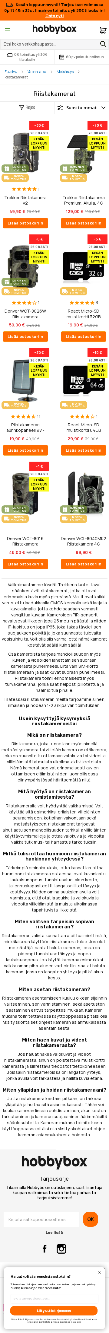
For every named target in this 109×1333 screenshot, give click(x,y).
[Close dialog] (99, 1272)
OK (90, 1219)
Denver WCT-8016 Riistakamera (25, 541)
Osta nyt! (54, 15)
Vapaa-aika (37, 71)
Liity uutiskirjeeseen (54, 1310)
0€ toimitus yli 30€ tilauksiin (31, 57)
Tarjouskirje (54, 1179)
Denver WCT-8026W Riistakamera (25, 313)
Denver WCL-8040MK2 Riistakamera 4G (83, 541)
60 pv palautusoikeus (85, 56)
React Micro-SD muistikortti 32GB (84, 313)
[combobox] (54, 44)
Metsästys (65, 71)
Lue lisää (54, 1232)
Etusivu (11, 71)
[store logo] (55, 29)
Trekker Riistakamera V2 (25, 200)
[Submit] (101, 44)
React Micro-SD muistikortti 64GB (84, 427)
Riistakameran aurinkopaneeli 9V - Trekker (25, 427)
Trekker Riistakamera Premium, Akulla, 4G (83, 200)
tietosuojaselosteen (62, 1322)
